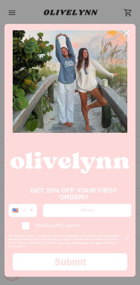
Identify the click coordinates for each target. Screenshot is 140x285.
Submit (70, 262)
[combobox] (23, 210)
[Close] (127, 33)
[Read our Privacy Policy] (126, 237)
